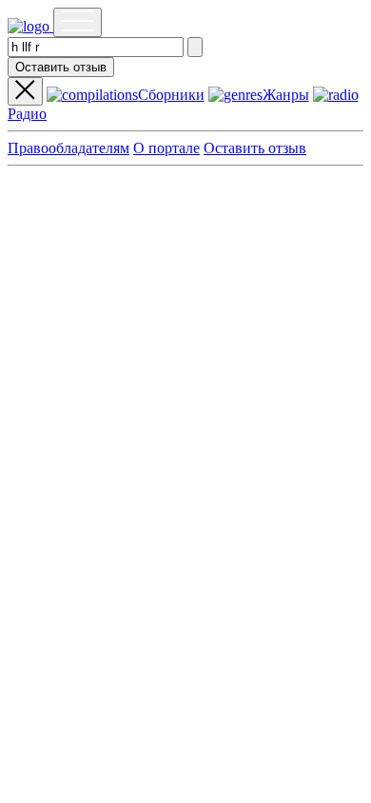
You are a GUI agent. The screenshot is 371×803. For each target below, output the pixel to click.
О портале (166, 148)
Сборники (171, 95)
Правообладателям (68, 148)
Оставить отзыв (61, 67)
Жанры (286, 95)
